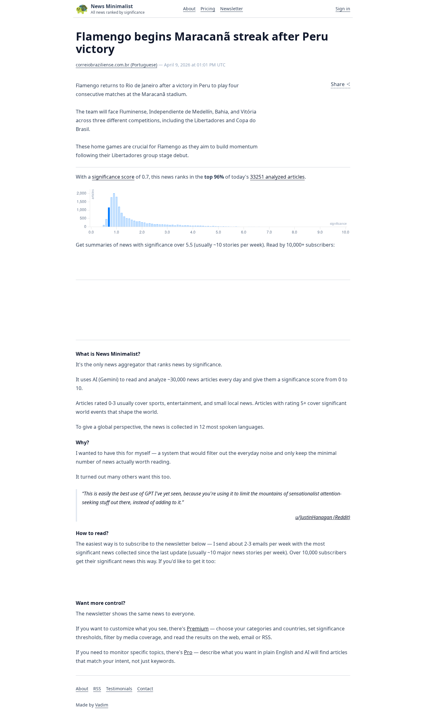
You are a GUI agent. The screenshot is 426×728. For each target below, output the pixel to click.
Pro (188, 652)
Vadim (101, 705)
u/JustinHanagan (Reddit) (322, 517)
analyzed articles (277, 176)
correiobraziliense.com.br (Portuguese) (116, 65)
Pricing (208, 9)
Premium (198, 628)
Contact (145, 689)
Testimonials (119, 689)
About (189, 9)
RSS (97, 689)
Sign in (343, 9)
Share (338, 84)
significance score (113, 176)
